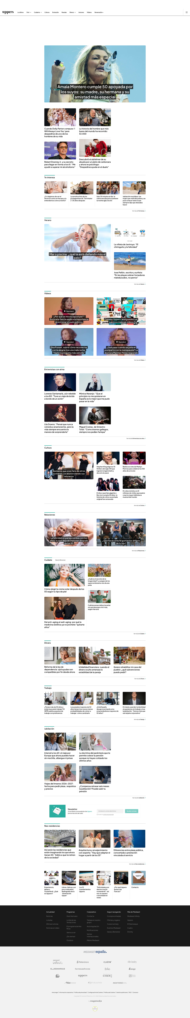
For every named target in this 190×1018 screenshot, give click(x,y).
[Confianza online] (95, 1010)
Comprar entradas (114, 916)
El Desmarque (132, 924)
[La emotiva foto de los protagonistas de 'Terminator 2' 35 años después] (81, 187)
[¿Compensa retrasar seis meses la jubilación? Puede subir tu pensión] (95, 775)
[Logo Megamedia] (96, 1001)
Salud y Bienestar (60, 560)
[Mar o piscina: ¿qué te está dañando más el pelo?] (77, 243)
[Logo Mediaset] (95, 953)
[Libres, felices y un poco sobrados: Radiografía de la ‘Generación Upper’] (69, 878)
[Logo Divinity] (132, 962)
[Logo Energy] (132, 968)
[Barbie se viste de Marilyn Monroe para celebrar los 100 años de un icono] (134, 458)
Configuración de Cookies (95, 992)
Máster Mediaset (93, 940)
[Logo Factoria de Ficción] (82, 968)
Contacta (90, 916)
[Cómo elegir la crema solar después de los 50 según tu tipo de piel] (64, 575)
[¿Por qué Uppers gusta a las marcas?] (121, 878)
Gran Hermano (72, 916)
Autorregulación (93, 926)
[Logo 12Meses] (132, 975)
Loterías (49, 920)
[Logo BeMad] (58, 975)
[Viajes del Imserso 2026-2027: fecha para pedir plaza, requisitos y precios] (60, 772)
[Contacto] (138, 878)
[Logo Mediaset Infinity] (58, 962)
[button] (69, 311)
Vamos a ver (71, 932)
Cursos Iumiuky (113, 924)
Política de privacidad (80, 992)
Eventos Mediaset (114, 928)
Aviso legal (55, 992)
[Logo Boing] (107, 968)
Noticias (49, 916)
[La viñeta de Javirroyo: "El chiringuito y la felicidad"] (130, 233)
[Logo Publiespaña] (95, 982)
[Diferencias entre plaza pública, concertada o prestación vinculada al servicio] (129, 839)
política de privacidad (108, 814)
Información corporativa (66, 992)
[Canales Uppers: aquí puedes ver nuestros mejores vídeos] (121, 311)
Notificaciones (92, 930)
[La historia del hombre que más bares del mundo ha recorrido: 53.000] (95, 117)
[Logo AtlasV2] (70, 983)
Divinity (130, 932)
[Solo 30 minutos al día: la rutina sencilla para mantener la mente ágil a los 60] (108, 187)
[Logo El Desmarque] (58, 969)
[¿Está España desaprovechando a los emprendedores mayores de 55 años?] (108, 698)
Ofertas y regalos (113, 920)
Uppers (130, 920)
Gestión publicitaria (122, 992)
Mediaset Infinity (133, 916)
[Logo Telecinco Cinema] (107, 976)
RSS (130, 992)
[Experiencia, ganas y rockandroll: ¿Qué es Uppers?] (51, 878)
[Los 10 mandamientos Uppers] (86, 878)
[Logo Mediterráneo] (120, 983)
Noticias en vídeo (52, 928)
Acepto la (106, 814)
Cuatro (130, 928)
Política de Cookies (109, 992)
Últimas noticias (52, 924)
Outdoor (70, 940)
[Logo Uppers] (83, 975)
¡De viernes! (71, 936)
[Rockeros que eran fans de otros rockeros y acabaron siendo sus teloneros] (68, 465)
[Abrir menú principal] (187, 12)
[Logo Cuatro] (107, 962)
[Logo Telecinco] (83, 962)
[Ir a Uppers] (8, 12)
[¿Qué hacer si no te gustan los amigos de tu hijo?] (121, 532)
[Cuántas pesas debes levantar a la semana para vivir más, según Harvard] (99, 596)
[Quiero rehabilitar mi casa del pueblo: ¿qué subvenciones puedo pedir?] (129, 656)
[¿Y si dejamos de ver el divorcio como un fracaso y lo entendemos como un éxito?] (55, 187)
